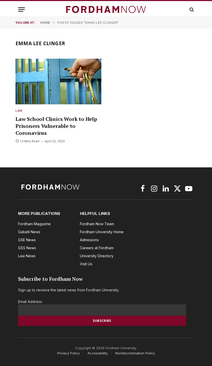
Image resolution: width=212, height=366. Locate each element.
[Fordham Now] (106, 9)
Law (19, 110)
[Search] (191, 9)
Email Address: (30, 301)
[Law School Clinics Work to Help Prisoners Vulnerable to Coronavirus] (58, 81)
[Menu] (21, 9)
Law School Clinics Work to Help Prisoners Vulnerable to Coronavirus (56, 125)
